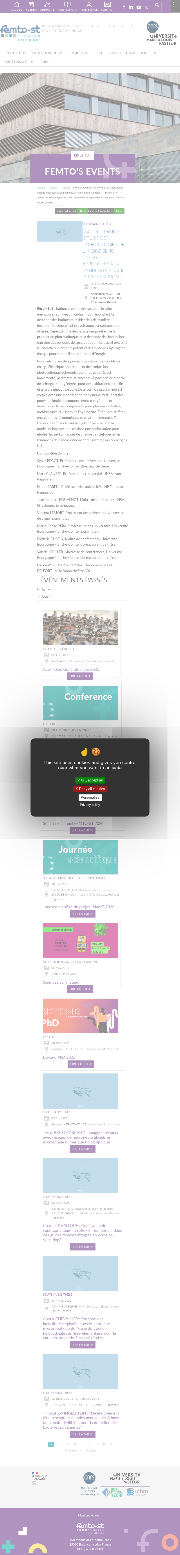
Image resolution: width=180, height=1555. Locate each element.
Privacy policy (90, 805)
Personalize (90, 797)
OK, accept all (91, 780)
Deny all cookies (91, 789)
